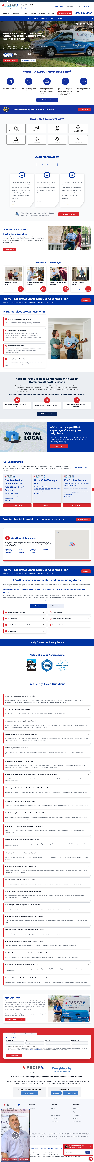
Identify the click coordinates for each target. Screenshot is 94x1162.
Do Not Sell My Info (53, 1148)
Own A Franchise (55, 1115)
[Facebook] (77, 24)
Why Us (53, 1108)
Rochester (32, 552)
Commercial (56, 605)
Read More (15, 198)
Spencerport (45, 549)
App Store (57, 1093)
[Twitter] (88, 24)
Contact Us (54, 1118)
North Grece (33, 549)
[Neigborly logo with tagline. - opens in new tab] (61, 1069)
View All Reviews (47, 165)
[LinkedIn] (91, 24)
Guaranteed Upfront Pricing (11, 283)
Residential (39, 605)
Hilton (19, 550)
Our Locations (76, 1115)
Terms (31, 1049)
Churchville (9, 550)
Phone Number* (49, 1040)
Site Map (75, 1118)
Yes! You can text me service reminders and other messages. (22, 1046)
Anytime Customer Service (78, 283)
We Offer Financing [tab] (59, 6)
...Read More (47, 600)
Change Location (26, 8)
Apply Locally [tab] (70, 6)
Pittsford (32, 550)
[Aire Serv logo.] (10, 6)
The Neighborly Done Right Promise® (35, 283)
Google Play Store (72, 1093)
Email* (26, 1040)
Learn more (8, 289)
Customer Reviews (18, 56)
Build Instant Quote (29, 60)
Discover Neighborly (28, 1093)
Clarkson (8, 552)
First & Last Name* (10, 1040)
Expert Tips (76, 1108)
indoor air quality (35, 362)
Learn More (84, 109)
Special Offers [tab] (87, 6)
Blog (74, 1112)
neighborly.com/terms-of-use (77, 492)
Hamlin (20, 549)
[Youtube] (84, 24)
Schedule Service (11, 60)
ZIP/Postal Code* (75, 1040)
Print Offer (8, 500)
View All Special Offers (81, 467)
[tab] (24, 13)
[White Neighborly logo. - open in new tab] (5, 1)
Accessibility (43, 1148)
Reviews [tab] (78, 6)
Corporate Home (77, 1121)
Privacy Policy (38, 1049)
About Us (53, 1112)
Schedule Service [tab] (66, 13)
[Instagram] (81, 24)
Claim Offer (17, 505)
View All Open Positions (14, 1019)
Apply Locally (54, 1121)
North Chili (21, 552)
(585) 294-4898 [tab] (83, 13)
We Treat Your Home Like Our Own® (58, 283)
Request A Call (14, 1055)
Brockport (8, 549)
